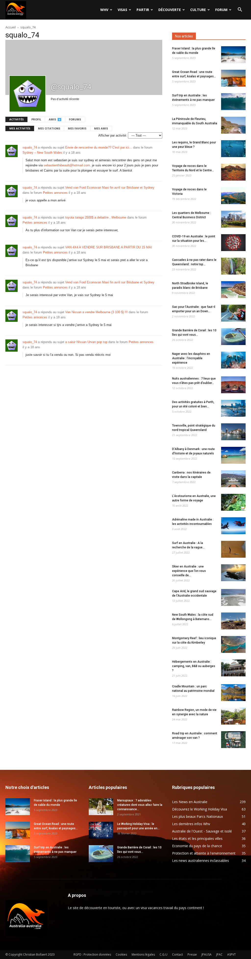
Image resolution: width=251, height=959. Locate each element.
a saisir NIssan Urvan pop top (86, 342)
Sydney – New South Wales (42, 152)
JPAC (219, 954)
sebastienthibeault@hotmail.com (67, 165)
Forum (221, 9)
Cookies (121, 954)
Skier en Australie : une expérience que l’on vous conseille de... (189, 571)
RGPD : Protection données (92, 954)
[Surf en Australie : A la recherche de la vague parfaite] (233, 549)
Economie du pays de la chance (197, 845)
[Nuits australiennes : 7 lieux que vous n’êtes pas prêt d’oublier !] (233, 384)
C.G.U (163, 954)
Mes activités (19, 128)
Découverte (169, 9)
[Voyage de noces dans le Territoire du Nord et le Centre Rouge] (233, 172)
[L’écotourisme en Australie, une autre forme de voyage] (233, 502)
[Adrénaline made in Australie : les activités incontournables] (233, 525)
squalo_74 (30, 147)
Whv (104, 9)
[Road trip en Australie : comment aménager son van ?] (233, 739)
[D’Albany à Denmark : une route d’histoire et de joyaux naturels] (233, 455)
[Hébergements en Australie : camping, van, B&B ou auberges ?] (233, 667)
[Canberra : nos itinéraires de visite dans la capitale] (233, 478)
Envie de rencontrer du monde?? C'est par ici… (98, 147)
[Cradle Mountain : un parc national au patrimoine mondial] (233, 692)
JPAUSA (206, 954)
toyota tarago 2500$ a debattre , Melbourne (95, 217)
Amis (54, 119)
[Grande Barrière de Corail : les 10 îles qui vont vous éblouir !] (233, 336)
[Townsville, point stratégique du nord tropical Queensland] (233, 431)
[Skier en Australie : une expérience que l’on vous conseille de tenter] (233, 572)
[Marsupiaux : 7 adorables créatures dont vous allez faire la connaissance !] (101, 806)
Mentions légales (143, 954)
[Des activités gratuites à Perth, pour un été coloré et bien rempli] (233, 408)
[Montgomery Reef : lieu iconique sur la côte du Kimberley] (233, 644)
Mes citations (49, 128)
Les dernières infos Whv (191, 823)
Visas (122, 9)
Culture (198, 9)
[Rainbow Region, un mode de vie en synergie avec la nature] (233, 716)
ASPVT (231, 954)
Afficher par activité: (112, 135)
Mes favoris (77, 128)
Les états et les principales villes (197, 838)
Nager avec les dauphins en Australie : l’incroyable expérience (191, 358)
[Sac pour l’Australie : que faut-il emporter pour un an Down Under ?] (233, 313)
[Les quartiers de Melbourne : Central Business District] (233, 219)
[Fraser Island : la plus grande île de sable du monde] (233, 54)
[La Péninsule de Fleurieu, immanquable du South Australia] (233, 125)
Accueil (10, 27)
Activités (16, 119)
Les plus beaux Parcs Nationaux (197, 816)
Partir (143, 9)
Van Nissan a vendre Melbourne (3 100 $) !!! (96, 312)
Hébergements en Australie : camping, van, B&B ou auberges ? (193, 666)
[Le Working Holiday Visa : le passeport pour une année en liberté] (101, 830)
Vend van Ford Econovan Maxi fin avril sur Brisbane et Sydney (109, 187)
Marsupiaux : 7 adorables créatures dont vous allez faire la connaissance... (139, 805)
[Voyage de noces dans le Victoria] (233, 195)
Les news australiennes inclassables (200, 860)
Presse (192, 954)
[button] (240, 10)
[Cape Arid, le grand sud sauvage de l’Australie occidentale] (233, 597)
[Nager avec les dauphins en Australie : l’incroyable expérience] (233, 360)
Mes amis (101, 128)
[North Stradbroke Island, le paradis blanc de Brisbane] (233, 289)
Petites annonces (55, 193)
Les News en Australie (189, 801)
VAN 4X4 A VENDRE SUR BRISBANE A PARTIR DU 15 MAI (108, 247)
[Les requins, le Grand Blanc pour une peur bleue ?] (233, 148)
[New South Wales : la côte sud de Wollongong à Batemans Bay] (233, 620)
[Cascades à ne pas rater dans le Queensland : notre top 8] (233, 266)
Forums (75, 119)
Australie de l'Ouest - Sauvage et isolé (202, 831)
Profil (36, 119)
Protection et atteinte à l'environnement (204, 853)
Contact (177, 954)
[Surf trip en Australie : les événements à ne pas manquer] (233, 101)
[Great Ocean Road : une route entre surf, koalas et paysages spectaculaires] (233, 78)
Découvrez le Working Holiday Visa (199, 809)
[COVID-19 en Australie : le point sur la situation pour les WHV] (233, 242)
